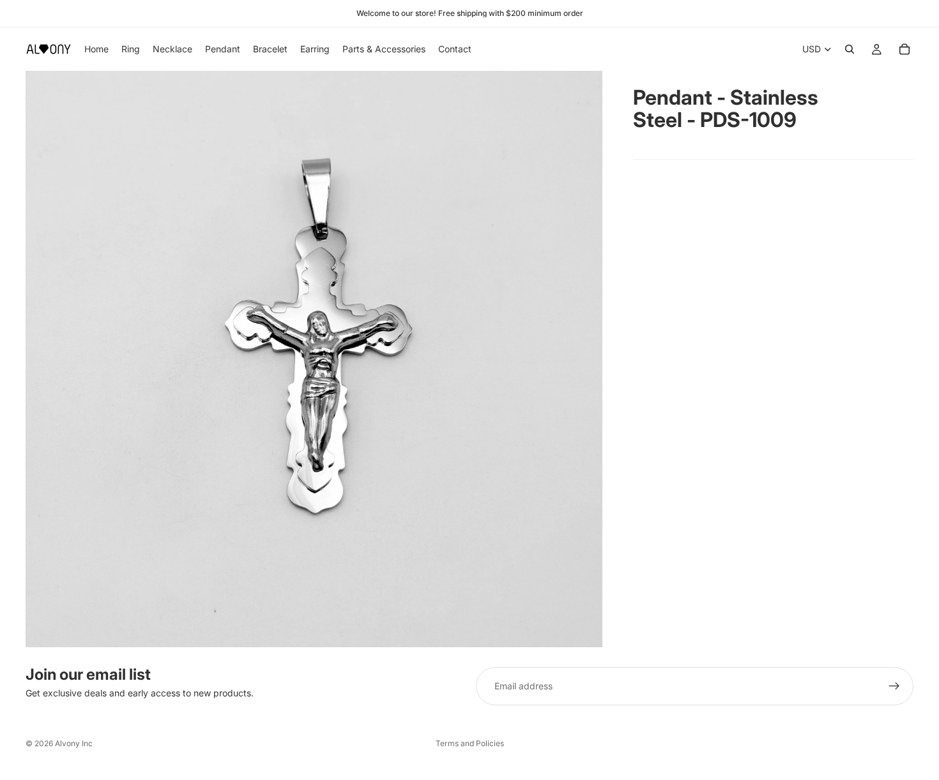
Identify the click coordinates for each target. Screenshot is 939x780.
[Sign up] (894, 686)
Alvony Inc (74, 743)
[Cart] (904, 49)
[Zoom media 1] (314, 359)
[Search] (850, 49)
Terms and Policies (470, 743)
